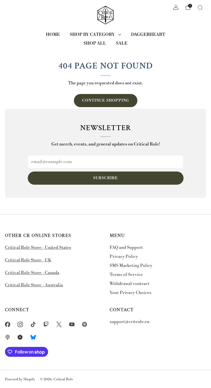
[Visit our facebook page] (7, 324)
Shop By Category (92, 34)
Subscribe (105, 178)
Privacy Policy (124, 256)
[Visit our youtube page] (71, 324)
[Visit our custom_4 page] (33, 337)
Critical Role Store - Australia (34, 285)
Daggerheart (148, 34)
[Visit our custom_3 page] (20, 337)
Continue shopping (105, 100)
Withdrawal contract (129, 283)
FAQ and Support (126, 247)
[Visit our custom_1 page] (84, 324)
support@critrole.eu (129, 321)
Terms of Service (126, 274)
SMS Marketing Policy (131, 265)
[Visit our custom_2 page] (7, 337)
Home (53, 34)
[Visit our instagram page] (20, 324)
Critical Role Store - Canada (32, 272)
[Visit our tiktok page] (33, 324)
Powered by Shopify (20, 379)
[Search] (200, 7)
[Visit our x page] (58, 324)
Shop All (95, 43)
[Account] (176, 7)
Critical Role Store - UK (28, 260)
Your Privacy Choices (130, 292)
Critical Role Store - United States (38, 247)
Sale (121, 43)
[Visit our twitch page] (46, 324)
